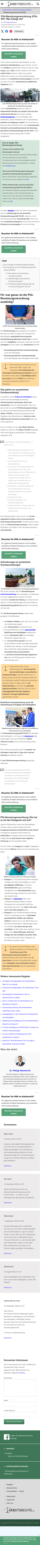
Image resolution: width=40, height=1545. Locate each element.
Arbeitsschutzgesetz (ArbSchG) (22, 10)
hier (27, 179)
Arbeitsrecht (28, 736)
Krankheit (8, 1453)
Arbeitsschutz (11, 166)
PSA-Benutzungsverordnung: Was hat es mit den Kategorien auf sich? (21, 285)
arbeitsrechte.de (7, 10)
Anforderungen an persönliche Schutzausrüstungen (19, 280)
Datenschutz (11, 1496)
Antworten (7, 1166)
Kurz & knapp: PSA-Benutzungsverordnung (19, 265)
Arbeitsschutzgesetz (7, 117)
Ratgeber (11, 210)
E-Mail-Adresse (10, 1410)
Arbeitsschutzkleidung (8, 594)
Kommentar (8, 1378)
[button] (2, 31)
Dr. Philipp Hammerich (10, 22)
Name (6, 1400)
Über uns (10, 1503)
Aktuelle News (12, 1488)
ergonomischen (30, 630)
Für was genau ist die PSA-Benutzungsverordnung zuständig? (20, 268)
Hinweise (21, 1373)
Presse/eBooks (12, 1491)
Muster (21, 1491)
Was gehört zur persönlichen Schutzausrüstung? (18, 274)
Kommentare (19, 31)
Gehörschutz (18, 899)
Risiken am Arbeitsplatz (23, 397)
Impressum (10, 1500)
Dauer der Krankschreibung (17, 1456)
